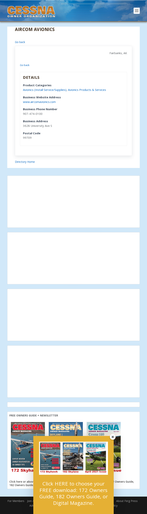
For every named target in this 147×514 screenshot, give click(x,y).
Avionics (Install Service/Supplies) (44, 90)
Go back (20, 42)
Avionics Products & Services (87, 90)
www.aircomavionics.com (39, 102)
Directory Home (25, 162)
